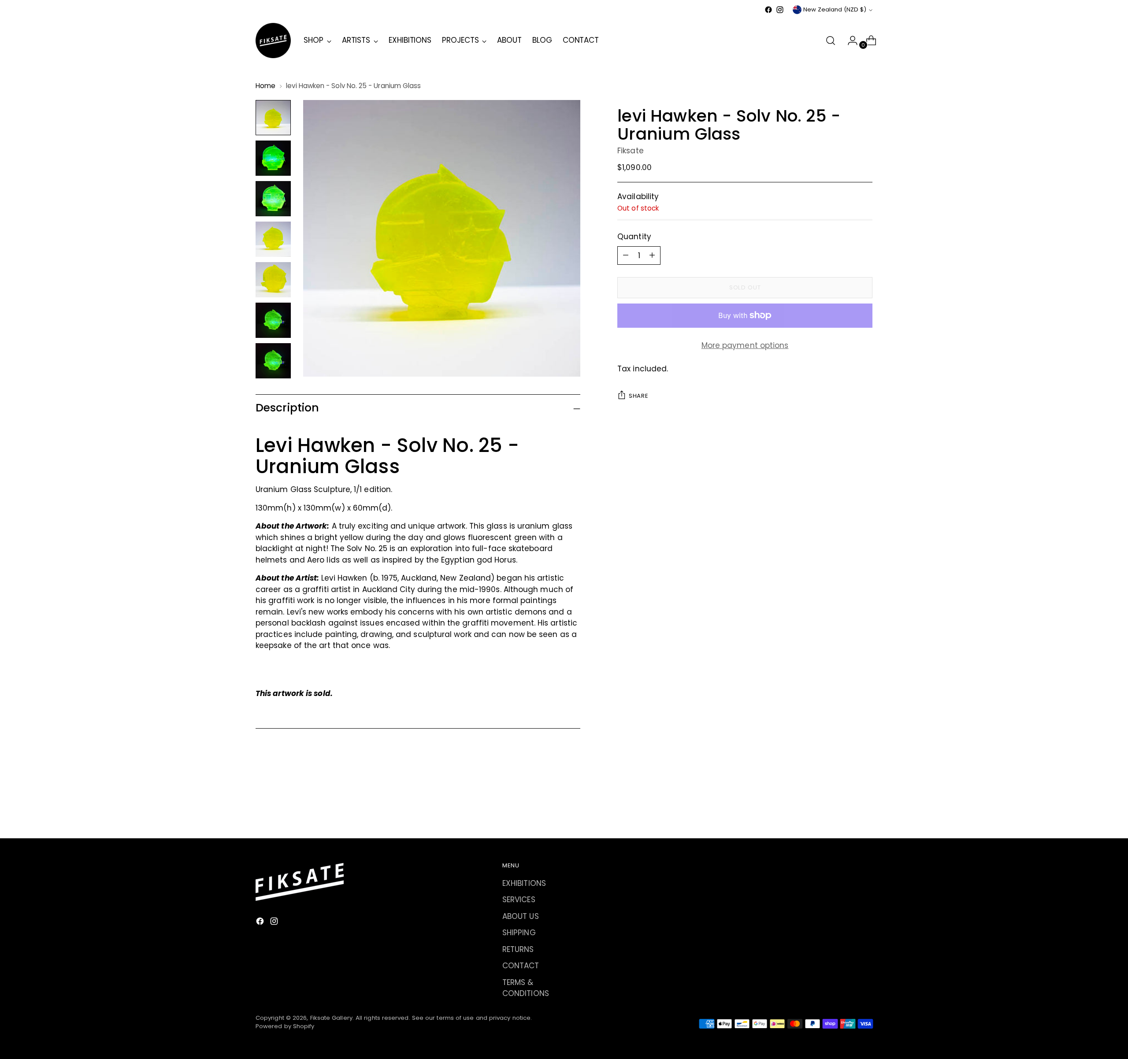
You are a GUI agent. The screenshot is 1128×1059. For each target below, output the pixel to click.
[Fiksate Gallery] (273, 40)
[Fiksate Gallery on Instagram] (780, 10)
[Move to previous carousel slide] (844, 808)
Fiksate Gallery (331, 1018)
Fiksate (630, 150)
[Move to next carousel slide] (864, 807)
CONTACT (520, 965)
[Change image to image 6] (273, 320)
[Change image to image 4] (273, 239)
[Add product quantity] (626, 255)
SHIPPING (519, 932)
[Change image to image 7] (273, 360)
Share (638, 396)
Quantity (634, 236)
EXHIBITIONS (524, 883)
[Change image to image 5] (273, 279)
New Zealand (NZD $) (834, 9)
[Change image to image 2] (273, 158)
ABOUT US (520, 916)
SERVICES (518, 899)
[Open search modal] (830, 40)
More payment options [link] (745, 345)
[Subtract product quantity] (652, 255)
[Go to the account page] (849, 40)
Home (265, 85)
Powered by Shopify (285, 1026)
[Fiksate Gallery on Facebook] (768, 10)
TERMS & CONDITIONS (525, 988)
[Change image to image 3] (273, 198)
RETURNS (518, 949)
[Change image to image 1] (273, 117)
